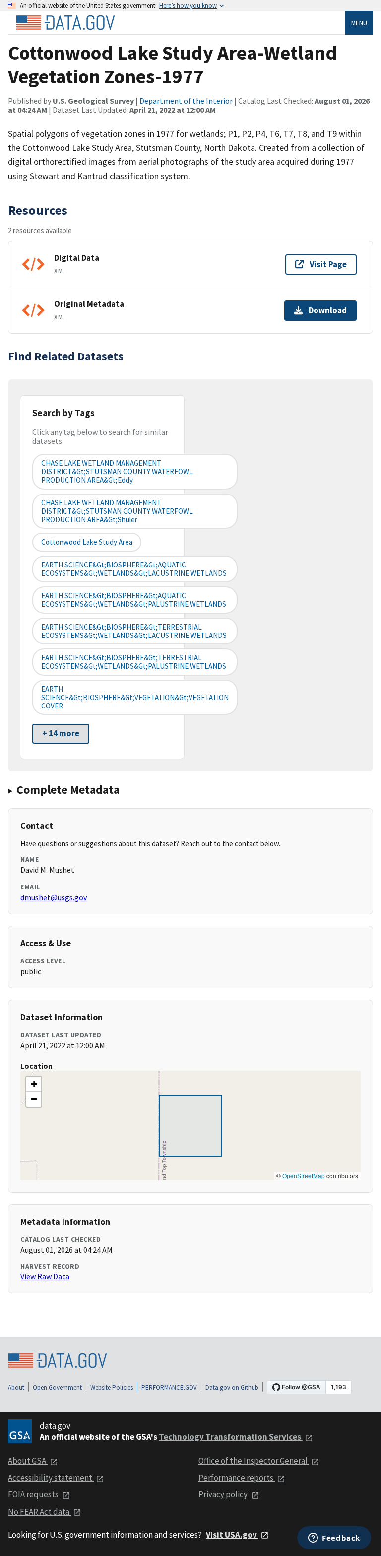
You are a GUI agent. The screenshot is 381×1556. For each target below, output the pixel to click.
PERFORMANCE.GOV (169, 1387)
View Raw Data (44, 1276)
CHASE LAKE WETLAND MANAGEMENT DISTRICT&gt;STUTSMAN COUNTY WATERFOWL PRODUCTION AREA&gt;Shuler (117, 511)
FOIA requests (34, 1494)
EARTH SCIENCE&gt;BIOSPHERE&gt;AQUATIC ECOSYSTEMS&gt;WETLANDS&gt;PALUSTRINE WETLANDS (133, 600)
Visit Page (328, 264)
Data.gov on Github (231, 1387)
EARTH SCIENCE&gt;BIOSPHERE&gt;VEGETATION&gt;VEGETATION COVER (135, 697)
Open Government (57, 1387)
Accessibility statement (51, 1477)
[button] (33, 1084)
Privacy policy (223, 1494)
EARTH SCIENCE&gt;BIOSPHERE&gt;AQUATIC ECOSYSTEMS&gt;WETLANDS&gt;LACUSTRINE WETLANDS (134, 569)
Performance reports (236, 1477)
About (16, 1387)
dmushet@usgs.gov (53, 897)
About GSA (28, 1460)
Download (328, 310)
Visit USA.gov (232, 1534)
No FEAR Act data (39, 1511)
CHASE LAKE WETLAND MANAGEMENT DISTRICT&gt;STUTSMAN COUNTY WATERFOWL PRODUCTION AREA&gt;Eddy (117, 471)
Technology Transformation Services (231, 1436)
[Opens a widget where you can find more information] (334, 1538)
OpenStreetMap (303, 1175)
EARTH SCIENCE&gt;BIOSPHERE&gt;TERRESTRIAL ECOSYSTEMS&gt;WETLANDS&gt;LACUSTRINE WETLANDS (134, 631)
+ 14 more (60, 733)
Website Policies (111, 1387)
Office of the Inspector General (253, 1460)
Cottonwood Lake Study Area (86, 542)
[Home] (65, 23)
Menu (359, 22)
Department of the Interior (186, 101)
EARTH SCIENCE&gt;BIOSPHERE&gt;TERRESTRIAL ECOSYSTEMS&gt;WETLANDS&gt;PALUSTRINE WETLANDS (133, 662)
